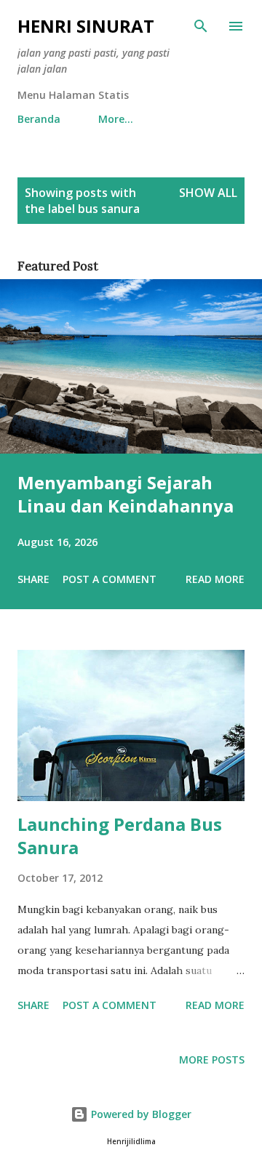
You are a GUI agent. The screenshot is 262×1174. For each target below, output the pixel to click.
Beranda (38, 119)
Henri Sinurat (85, 26)
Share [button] (33, 579)
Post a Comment (109, 579)
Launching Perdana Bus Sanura (119, 835)
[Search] (201, 26)
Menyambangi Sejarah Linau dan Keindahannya (125, 494)
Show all (208, 193)
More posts (212, 1059)
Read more (215, 579)
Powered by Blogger (139, 1114)
